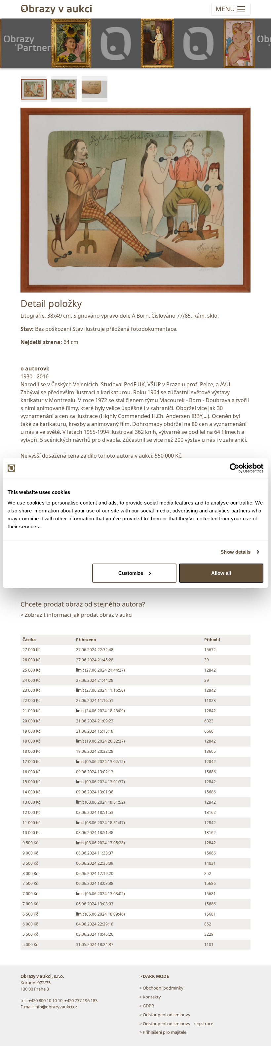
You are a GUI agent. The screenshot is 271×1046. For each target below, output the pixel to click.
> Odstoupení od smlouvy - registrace (176, 1024)
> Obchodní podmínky (161, 988)
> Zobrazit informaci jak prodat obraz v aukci (76, 614)
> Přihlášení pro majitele (162, 1032)
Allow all (221, 572)
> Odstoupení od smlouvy (164, 1015)
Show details (235, 552)
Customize (130, 572)
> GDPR (146, 1006)
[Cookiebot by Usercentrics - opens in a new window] (234, 468)
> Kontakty (150, 997)
